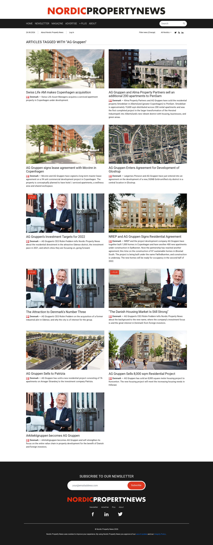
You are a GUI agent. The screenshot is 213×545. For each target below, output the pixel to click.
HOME (29, 23)
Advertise (105, 507)
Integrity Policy (160, 534)
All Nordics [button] (165, 32)
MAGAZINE (57, 23)
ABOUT (93, 23)
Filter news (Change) (147, 32)
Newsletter (94, 507)
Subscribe (136, 485)
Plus (113, 507)
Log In (71, 32)
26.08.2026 (30, 32)
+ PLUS (83, 23)
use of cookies (141, 534)
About (121, 507)
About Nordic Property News (52, 32)
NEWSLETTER (42, 23)
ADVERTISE (71, 23)
